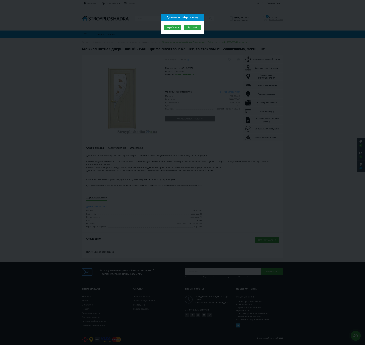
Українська (173, 27)
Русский (192, 27)
